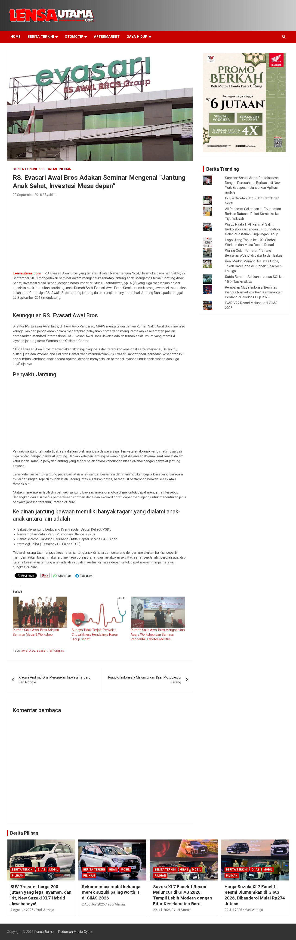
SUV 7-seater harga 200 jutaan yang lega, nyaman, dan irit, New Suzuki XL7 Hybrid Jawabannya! (40, 895)
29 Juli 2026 (162, 910)
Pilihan (65, 169)
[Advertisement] (100, 232)
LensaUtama (44, 932)
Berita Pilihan (24, 833)
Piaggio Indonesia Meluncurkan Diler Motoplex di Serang (144, 679)
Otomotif (74, 37)
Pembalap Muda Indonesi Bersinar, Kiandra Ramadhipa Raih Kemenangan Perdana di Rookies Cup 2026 (253, 292)
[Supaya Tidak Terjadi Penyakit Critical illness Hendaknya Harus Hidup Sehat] (99, 612)
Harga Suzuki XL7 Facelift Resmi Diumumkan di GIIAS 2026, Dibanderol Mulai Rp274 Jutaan (255, 895)
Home (15, 37)
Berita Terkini (41, 37)
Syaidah (50, 195)
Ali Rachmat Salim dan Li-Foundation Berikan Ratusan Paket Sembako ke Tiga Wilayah (253, 214)
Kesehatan (48, 169)
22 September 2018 (27, 195)
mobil (53, 869)
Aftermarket (107, 37)
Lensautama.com (27, 273)
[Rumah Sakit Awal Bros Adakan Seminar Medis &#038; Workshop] (40, 612)
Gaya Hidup (136, 37)
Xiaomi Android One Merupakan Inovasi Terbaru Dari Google (54, 679)
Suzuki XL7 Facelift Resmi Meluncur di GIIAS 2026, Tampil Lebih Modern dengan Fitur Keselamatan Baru (182, 895)
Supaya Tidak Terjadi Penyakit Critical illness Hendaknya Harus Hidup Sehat (95, 634)
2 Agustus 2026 (93, 904)
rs (62, 650)
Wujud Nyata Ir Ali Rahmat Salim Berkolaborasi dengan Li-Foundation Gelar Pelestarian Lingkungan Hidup (252, 229)
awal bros (28, 650)
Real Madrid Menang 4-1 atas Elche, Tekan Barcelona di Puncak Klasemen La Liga (253, 266)
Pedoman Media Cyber (75, 932)
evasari (42, 650)
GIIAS (41, 869)
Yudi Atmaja (45, 910)
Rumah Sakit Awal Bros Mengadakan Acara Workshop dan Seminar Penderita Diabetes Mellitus (158, 634)
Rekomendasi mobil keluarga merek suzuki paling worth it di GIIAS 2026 (111, 892)
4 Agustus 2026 (21, 910)
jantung (54, 650)
